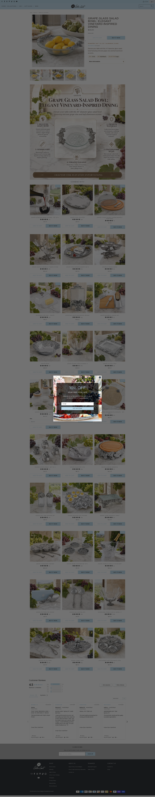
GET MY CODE (77, 408)
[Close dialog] (100, 377)
